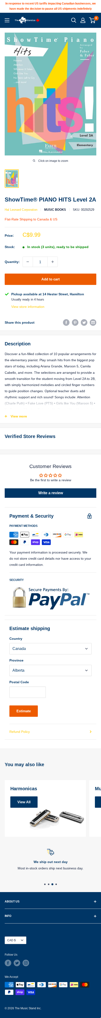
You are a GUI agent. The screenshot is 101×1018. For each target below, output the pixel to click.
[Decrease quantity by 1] (28, 262)
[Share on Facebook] (66, 322)
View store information (27, 307)
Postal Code (19, 682)
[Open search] (73, 20)
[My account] (83, 20)
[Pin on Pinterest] (75, 322)
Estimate (23, 711)
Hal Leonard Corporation (21, 209)
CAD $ (11, 940)
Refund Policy (19, 732)
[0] (92, 20)
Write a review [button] (50, 493)
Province (16, 660)
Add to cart (50, 279)
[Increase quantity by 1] (53, 262)
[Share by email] (93, 322)
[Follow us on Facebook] (8, 963)
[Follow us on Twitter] (17, 963)
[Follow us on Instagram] (26, 963)
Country (15, 638)
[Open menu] (7, 20)
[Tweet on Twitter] (84, 322)
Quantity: (12, 262)
